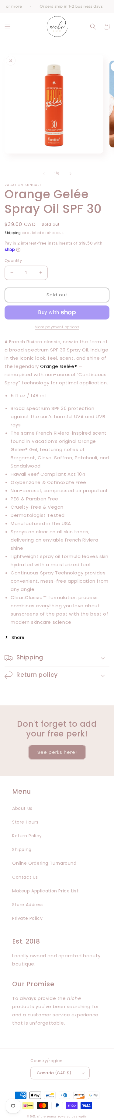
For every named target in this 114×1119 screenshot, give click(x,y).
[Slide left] (43, 173)
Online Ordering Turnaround (44, 863)
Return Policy (27, 836)
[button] (7, 26)
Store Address (28, 905)
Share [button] (18, 637)
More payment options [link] (57, 327)
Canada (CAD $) (54, 1073)
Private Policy (27, 918)
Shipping (13, 233)
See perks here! (57, 752)
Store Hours (25, 822)
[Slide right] (70, 173)
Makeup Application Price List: (46, 891)
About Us (22, 808)
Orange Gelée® (58, 366)
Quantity (13, 260)
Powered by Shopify (72, 1116)
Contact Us (25, 877)
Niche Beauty (47, 1116)
